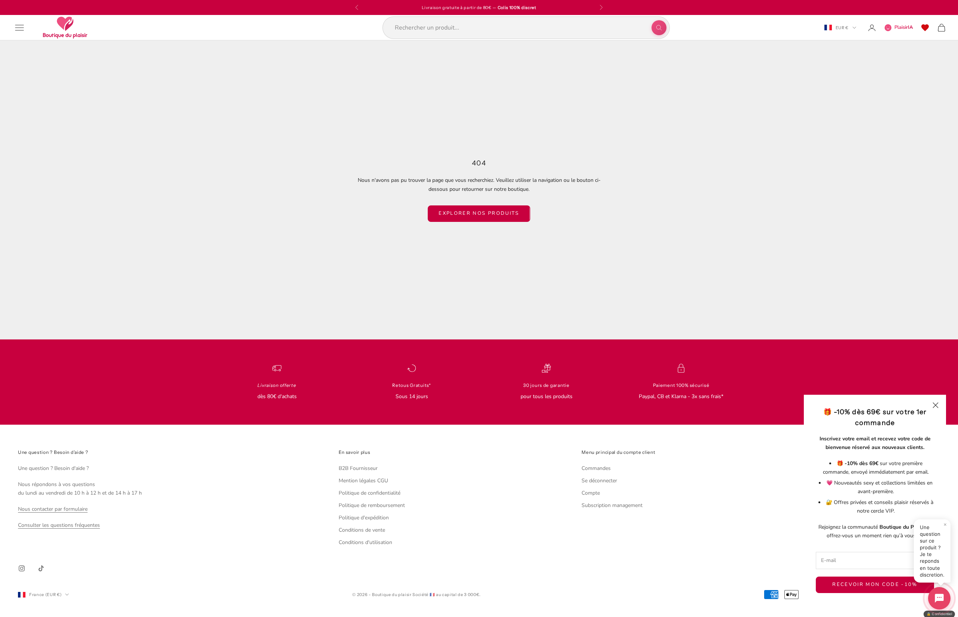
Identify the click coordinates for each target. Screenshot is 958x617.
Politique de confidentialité (369, 493)
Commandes (596, 468)
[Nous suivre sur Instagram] (21, 568)
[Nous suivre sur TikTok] (41, 568)
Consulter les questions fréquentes (59, 525)
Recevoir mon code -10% (874, 584)
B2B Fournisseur (358, 468)
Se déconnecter (599, 480)
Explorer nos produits (479, 213)
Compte (591, 493)
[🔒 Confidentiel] (939, 598)
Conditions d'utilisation (365, 542)
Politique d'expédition (364, 517)
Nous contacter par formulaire (53, 509)
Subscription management (612, 505)
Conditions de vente (362, 530)
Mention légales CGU (363, 480)
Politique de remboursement (372, 505)
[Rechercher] (659, 27)
